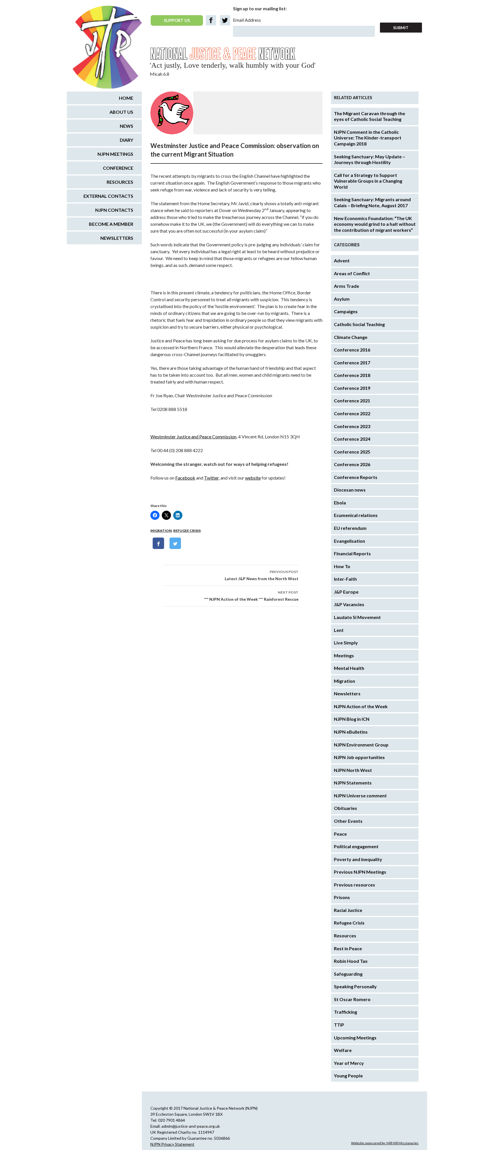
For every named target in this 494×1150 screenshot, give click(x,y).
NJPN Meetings (115, 154)
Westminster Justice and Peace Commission (193, 436)
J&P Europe (346, 591)
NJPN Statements (353, 782)
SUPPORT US (177, 20)
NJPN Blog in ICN (351, 719)
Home (126, 98)
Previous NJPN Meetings (360, 872)
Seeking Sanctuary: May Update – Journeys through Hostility (369, 159)
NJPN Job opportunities (359, 757)
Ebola (340, 502)
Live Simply (346, 642)
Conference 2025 (352, 451)
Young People (348, 1075)
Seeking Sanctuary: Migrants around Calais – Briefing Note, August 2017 (372, 202)
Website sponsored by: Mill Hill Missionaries (385, 1143)
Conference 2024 (352, 439)
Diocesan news (350, 489)
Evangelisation (349, 541)
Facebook (185, 477)
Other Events (348, 821)
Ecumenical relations (356, 515)
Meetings (344, 655)
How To (342, 566)
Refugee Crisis (187, 530)
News (126, 126)
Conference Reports (355, 477)
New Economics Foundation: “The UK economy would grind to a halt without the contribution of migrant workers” (375, 224)
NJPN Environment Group (361, 744)
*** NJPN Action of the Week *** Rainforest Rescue (251, 596)
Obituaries (345, 808)
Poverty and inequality (358, 859)
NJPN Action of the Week (361, 706)
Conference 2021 (352, 400)
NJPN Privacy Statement (172, 1144)
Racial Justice (348, 910)
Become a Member (111, 224)
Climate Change (350, 337)
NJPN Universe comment (360, 795)
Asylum (342, 299)
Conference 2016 (352, 349)
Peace (340, 833)
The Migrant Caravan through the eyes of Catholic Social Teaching (369, 116)
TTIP (339, 1024)
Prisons (342, 897)
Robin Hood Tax (351, 961)
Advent (342, 260)
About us (121, 112)
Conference (118, 168)
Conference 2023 (352, 426)
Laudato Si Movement (357, 617)
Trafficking (345, 1012)
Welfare (343, 1050)
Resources (345, 935)
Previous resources (354, 884)
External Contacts (108, 196)
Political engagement (356, 846)
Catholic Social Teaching (359, 324)
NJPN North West (353, 770)
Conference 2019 (352, 388)
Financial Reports (352, 553)
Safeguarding (348, 974)
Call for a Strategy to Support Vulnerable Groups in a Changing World (368, 180)
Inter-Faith (345, 579)
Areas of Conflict (352, 273)
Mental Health (349, 668)
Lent (339, 630)
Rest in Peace (348, 948)
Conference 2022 (352, 413)
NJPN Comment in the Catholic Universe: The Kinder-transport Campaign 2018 (367, 137)
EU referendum (350, 528)
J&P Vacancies (349, 604)
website (253, 477)
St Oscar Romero (352, 999)
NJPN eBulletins (351, 731)
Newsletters (347, 693)
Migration (161, 530)
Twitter (211, 477)
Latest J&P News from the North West (261, 575)
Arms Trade (346, 286)
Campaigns (346, 311)
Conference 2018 (352, 375)
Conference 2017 (352, 362)
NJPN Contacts (114, 210)
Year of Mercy (349, 1063)
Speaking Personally (355, 986)
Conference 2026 (352, 464)
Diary (126, 140)
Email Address (247, 20)
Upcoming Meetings (355, 1037)
